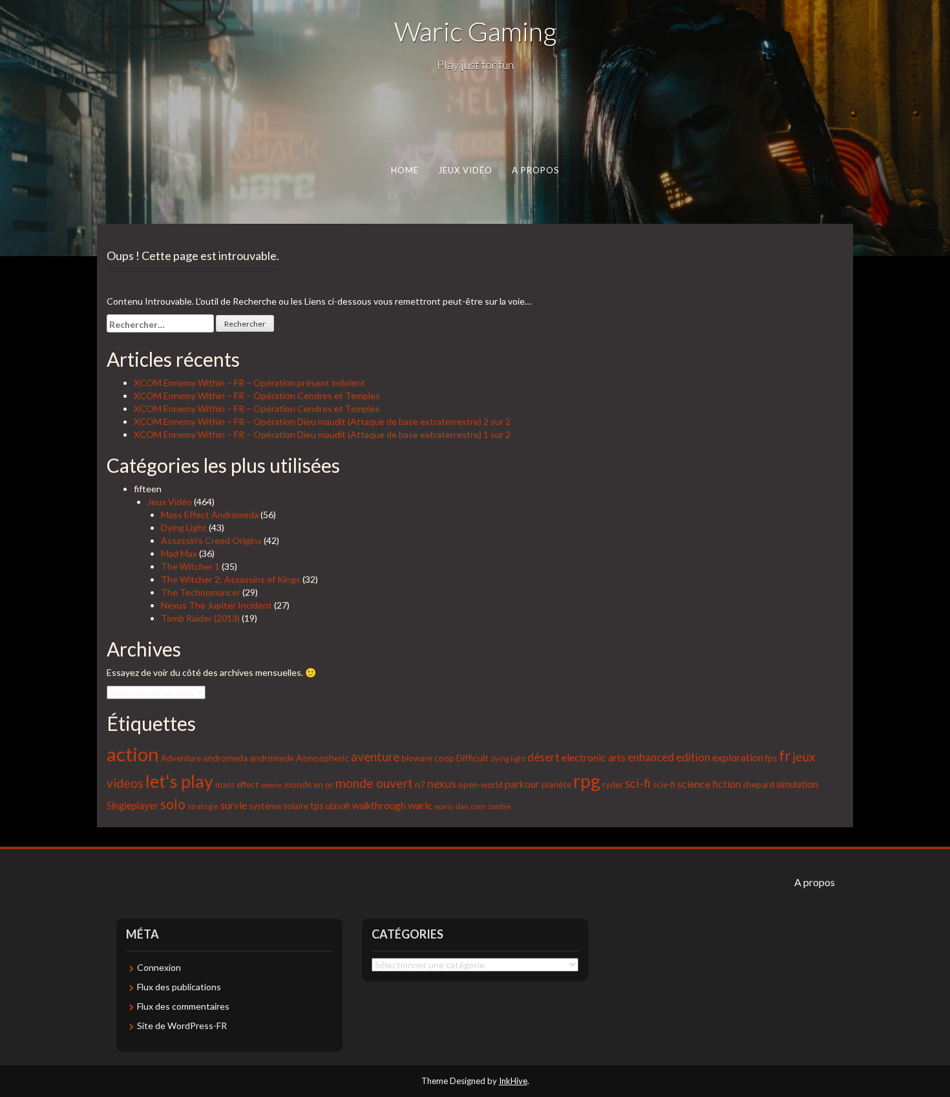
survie (233, 805)
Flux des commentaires (183, 1006)
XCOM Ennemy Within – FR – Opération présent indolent (249, 382)
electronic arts (594, 757)
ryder (612, 784)
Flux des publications (179, 986)
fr (784, 756)
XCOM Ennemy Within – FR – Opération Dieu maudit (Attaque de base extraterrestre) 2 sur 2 (322, 421)
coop (444, 758)
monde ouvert (374, 783)
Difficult (472, 757)
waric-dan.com (460, 806)
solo (172, 804)
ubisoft (338, 806)
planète (556, 784)
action (133, 754)
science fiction (709, 783)
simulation (797, 784)
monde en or (308, 784)
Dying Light (184, 527)
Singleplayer (132, 805)
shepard (758, 784)
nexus (441, 783)
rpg (586, 781)
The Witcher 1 (190, 566)
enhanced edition (669, 757)
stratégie (202, 806)
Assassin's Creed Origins (211, 540)
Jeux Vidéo (465, 170)
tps (317, 805)
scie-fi (664, 784)
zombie (499, 806)
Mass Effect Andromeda (210, 514)
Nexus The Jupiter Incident (216, 605)
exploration (737, 757)
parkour (522, 783)
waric (420, 805)
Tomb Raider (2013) (200, 618)
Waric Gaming (475, 31)
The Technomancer (200, 592)
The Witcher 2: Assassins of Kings (231, 579)
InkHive (513, 1081)
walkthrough (379, 805)
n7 (420, 784)
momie (271, 785)
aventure (375, 757)
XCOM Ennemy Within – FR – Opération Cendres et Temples (257, 395)
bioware (416, 758)
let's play (179, 781)
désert (543, 757)
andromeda (225, 758)
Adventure (181, 758)
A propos (536, 170)
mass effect (237, 784)
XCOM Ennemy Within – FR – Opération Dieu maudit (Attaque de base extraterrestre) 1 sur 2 (322, 434)
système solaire (278, 806)
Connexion (159, 967)
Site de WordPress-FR (182, 1025)
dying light (508, 758)
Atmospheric (322, 757)
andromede (271, 758)
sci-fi (638, 783)
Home (405, 170)
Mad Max (179, 553)
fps (771, 758)
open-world (480, 784)
